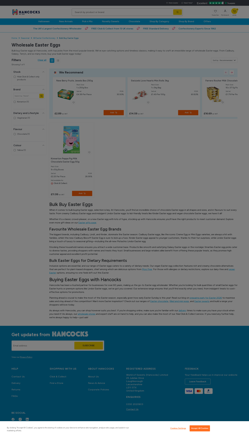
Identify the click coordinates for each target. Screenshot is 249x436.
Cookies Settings (178, 428)
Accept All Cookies (199, 428)
